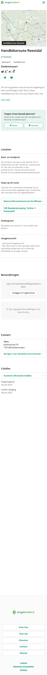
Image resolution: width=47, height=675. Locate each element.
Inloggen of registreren (23, 292)
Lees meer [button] (5, 100)
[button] (43, 2)
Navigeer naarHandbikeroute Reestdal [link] (22, 354)
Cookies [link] (23, 663)
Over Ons (23, 627)
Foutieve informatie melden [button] (18, 375)
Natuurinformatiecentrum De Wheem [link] (23, 201)
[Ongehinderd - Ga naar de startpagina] (11, 2)
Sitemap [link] (23, 670)
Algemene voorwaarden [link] (23, 666)
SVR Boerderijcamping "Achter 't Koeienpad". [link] (20, 210)
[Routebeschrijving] (4, 77)
